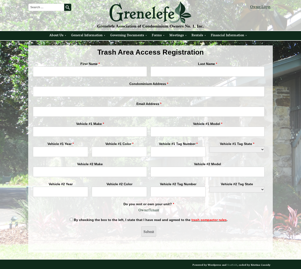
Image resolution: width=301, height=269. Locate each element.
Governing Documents (127, 35)
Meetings (176, 35)
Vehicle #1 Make (90, 124)
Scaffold (232, 265)
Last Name (207, 64)
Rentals (197, 35)
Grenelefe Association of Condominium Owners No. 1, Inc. (150, 26)
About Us (56, 35)
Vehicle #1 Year (61, 144)
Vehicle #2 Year (61, 184)
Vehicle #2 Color (119, 184)
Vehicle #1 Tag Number (178, 144)
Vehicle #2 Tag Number (178, 184)
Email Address (148, 104)
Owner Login (260, 6)
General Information (87, 35)
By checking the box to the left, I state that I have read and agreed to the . (150, 220)
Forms (157, 35)
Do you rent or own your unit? (148, 204)
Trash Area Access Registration (150, 52)
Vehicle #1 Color (119, 144)
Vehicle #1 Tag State (237, 144)
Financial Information (227, 35)
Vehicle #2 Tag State (237, 184)
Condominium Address (148, 84)
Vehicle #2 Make (90, 164)
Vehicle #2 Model (207, 164)
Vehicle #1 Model (207, 124)
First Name (90, 64)
